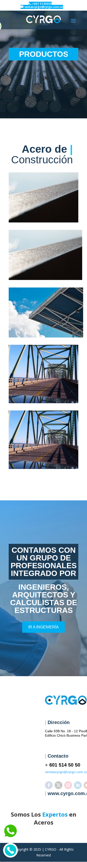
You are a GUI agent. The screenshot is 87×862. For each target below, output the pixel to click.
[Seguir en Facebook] (49, 785)
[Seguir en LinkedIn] (78, 785)
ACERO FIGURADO (46, 312)
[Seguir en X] (58, 785)
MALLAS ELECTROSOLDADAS (45, 255)
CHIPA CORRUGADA (43, 374)
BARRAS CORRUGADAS (43, 197)
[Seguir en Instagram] (68, 785)
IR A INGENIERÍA (43, 627)
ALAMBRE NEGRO (43, 439)
